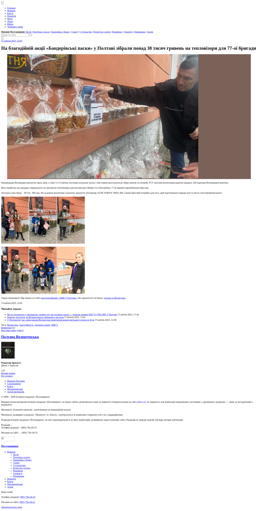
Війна (10, 24)
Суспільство (85, 32)
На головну (7, 376)
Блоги (10, 13)
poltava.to (141, 402)
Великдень (12, 325)
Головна (11, 8)
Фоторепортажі (15, 389)
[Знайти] (30, 34)
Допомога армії (15, 27)
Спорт (74, 32)
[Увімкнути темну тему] (2, 2)
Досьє (10, 21)
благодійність (26, 325)
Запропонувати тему (11, 507)
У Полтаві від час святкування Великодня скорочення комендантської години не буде (50, 320)
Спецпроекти (14, 383)
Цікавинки (139, 32)
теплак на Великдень (114, 298)
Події (28, 32)
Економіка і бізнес (60, 32)
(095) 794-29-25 (27, 497)
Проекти (11, 16)
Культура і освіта (102, 32)
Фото (10, 18)
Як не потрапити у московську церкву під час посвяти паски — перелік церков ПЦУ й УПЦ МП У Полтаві (62, 314)
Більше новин (8, 373)
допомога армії (42, 325)
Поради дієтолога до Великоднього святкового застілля (35, 317)
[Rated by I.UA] (7, 440)
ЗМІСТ (54, 325)
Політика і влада (41, 32)
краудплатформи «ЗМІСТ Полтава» (59, 298)
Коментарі (6, 327)
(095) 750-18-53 (27, 502)
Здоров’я (128, 32)
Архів (150, 32)
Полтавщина (9, 446)
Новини (11, 10)
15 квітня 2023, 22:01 (12, 41)
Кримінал (117, 32)
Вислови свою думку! (12, 330)
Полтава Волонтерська (20, 337)
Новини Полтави (16, 381)
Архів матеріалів (15, 391)
